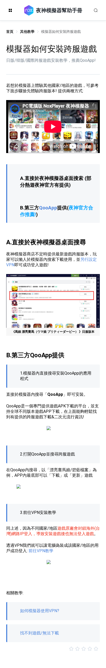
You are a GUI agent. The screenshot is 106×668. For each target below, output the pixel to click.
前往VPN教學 (41, 550)
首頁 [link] (9, 31)
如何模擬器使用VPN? (39, 610)
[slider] (53, 648)
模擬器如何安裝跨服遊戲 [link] (61, 31)
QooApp (48, 208)
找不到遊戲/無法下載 (39, 633)
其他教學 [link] (27, 31)
